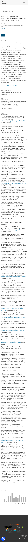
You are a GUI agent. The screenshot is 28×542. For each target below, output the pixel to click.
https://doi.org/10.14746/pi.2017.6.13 (9, 85)
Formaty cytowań (6, 108)
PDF (3, 35)
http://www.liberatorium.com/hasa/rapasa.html (13, 330)
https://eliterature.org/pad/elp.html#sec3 (15, 230)
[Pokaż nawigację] (24, 2)
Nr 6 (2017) (3, 10)
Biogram (3, 28)
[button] (3, 538)
